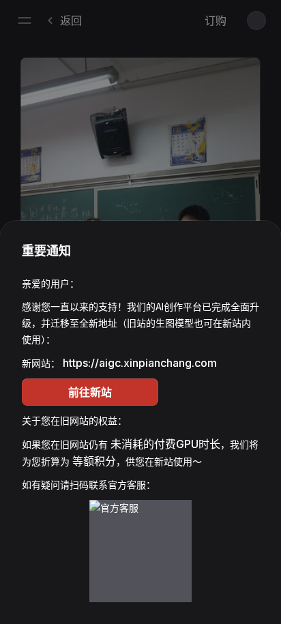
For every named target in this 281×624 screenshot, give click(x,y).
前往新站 (90, 392)
